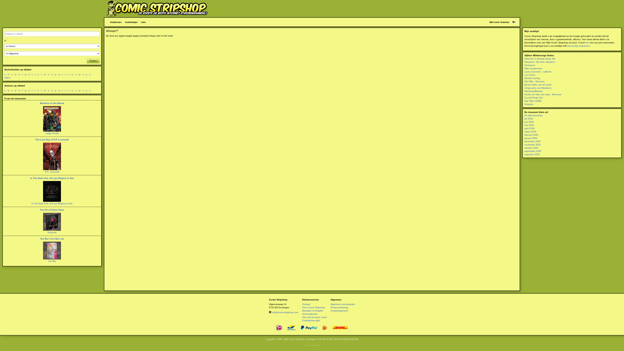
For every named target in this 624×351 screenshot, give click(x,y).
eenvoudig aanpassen (578, 46)
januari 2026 (530, 138)
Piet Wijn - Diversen (534, 81)
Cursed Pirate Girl (533, 97)
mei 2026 (529, 125)
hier (587, 42)
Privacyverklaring (339, 307)
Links (143, 22)
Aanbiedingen (131, 22)
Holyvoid (52, 232)
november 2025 (532, 144)
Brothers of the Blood (52, 103)
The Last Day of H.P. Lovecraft (52, 139)
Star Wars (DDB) (532, 101)
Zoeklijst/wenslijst (311, 320)
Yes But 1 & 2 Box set (52, 238)
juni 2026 (529, 122)
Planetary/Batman (533, 91)
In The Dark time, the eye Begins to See (52, 178)
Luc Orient (529, 75)
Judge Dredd (52, 133)
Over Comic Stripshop (313, 307)
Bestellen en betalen (312, 310)
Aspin (318, 345)
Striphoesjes (116, 22)
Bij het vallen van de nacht (537, 84)
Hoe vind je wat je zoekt (314, 317)
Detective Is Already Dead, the (539, 58)
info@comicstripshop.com (285, 312)
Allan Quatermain (533, 68)
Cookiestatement (339, 310)
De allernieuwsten (533, 115)
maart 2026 (530, 131)
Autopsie (528, 104)
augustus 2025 (532, 154)
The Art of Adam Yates (52, 209)
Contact (306, 304)
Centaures (529, 65)
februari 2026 (531, 135)
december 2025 (532, 141)
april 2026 (529, 128)
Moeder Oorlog (532, 78)
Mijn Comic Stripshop (499, 22)
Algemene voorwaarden (343, 304)
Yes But (52, 261)
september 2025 (532, 151)
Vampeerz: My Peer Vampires (539, 62)
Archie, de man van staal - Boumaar (542, 94)
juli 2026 (528, 118)
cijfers (7, 77)
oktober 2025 (531, 148)
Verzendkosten (310, 314)
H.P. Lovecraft (52, 171)
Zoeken (93, 60)
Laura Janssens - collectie (537, 71)
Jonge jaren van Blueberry (538, 88)
